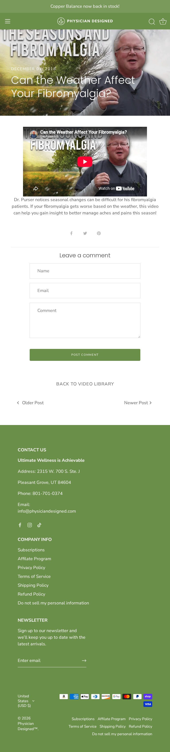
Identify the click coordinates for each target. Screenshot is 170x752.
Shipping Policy (33, 585)
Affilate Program (34, 559)
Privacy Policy (31, 568)
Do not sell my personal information (53, 603)
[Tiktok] (39, 524)
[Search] (152, 22)
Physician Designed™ (28, 726)
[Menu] (8, 21)
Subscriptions (31, 550)
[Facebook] (20, 524)
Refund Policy (31, 594)
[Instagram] (29, 524)
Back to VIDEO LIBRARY (85, 384)
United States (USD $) (24, 701)
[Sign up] (84, 660)
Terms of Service (34, 576)
